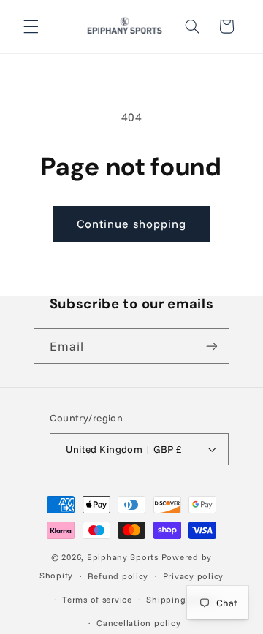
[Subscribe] (212, 346)
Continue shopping (132, 223)
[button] (30, 26)
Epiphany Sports (123, 556)
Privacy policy (193, 575)
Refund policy (118, 575)
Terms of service (97, 599)
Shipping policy (180, 599)
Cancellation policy (138, 622)
